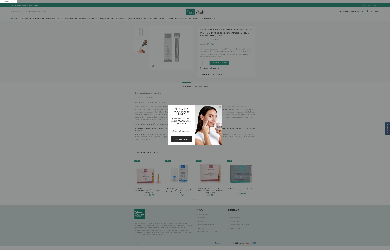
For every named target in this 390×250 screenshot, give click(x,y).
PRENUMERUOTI (181, 139)
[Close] (220, 107)
